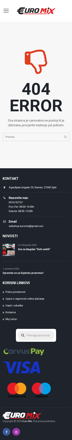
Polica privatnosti (15, 292)
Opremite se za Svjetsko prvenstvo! (23, 273)
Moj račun (11, 319)
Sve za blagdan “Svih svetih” (34, 249)
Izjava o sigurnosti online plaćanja (25, 298)
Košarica (11, 312)
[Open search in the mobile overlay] (36, 335)
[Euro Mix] (36, 11)
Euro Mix (27, 421)
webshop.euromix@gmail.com (26, 226)
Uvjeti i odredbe (14, 305)
